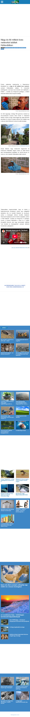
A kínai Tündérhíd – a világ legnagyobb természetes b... (7, 480)
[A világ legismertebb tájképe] (22, 410)
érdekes (6, 47)
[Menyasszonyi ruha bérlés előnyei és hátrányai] (7, 504)
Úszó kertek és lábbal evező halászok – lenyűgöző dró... (6, 432)
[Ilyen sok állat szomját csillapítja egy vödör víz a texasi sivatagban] (15, 574)
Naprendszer (23, 47)
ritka (2, 49)
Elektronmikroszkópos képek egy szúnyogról (7, 687)
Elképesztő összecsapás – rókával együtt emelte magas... (22, 480)
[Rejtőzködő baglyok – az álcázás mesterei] (7, 347)
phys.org (13, 247)
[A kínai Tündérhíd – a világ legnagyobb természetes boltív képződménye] (7, 473)
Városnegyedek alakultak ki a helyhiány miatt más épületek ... (22, 354)
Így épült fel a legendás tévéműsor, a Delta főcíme (7, 702)
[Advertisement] (15, 20)
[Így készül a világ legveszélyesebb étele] (22, 488)
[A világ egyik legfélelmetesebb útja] (22, 695)
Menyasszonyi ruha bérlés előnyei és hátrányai (7, 510)
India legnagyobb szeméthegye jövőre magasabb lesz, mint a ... (22, 403)
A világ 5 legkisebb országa (17, 627)
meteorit (17, 47)
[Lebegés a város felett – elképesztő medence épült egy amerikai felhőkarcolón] (22, 681)
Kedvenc (2, 612)
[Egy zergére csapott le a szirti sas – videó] (7, 334)
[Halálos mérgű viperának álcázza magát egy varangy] (4, 636)
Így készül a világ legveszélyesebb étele (22, 494)
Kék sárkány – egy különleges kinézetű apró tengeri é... (7, 417)
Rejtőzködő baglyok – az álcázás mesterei (7, 353)
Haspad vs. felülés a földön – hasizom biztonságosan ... (21, 510)
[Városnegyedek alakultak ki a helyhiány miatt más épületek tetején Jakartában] (22, 347)
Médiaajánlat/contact (15, 714)
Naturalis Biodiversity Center (22, 247)
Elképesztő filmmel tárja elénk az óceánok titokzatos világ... (7, 495)
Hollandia (12, 47)
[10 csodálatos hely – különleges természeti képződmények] (15, 604)
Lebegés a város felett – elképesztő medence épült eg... (22, 687)
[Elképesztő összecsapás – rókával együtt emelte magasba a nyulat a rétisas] (22, 473)
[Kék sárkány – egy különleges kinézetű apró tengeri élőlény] (7, 410)
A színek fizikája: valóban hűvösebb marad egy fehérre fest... (7, 525)
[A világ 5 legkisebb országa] (4, 629)
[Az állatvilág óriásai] (22, 425)
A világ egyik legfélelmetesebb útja (22, 701)
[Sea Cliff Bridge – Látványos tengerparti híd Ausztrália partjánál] (4, 622)
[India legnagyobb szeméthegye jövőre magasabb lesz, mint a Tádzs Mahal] (22, 396)
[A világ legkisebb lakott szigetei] (22, 334)
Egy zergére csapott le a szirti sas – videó (7, 340)
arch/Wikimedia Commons (24, 145)
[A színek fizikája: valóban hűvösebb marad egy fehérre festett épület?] (7, 518)
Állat (2, 582)
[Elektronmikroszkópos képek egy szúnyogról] (7, 681)
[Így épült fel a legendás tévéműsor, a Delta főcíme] (7, 695)
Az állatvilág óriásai (21, 430)
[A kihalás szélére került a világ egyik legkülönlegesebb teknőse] (7, 396)
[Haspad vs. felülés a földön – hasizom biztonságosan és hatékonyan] (22, 504)
